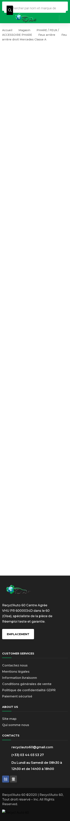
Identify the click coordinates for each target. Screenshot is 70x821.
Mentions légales (16, 671)
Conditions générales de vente (27, 684)
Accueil (7, 30)
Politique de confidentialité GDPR (29, 690)
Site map (9, 719)
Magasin (24, 30)
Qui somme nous (15, 725)
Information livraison (18, 678)
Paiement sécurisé (17, 696)
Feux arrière (46, 35)
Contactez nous (15, 665)
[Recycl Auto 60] (26, 17)
